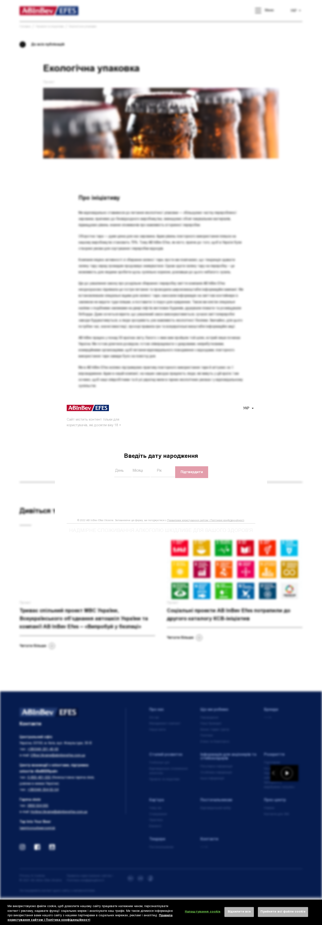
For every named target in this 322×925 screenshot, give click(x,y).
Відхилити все (239, 911)
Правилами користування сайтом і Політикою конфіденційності (205, 520)
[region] (161, 912)
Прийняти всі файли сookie (282, 911)
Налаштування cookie (202, 911)
